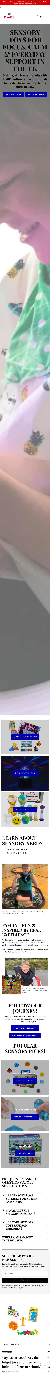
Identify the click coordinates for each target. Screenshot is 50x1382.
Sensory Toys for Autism (17, 849)
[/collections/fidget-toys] (25, 369)
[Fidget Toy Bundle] (24, 1320)
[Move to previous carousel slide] (3, 1324)
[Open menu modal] (46, 16)
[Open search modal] (36, 16)
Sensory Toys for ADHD (17, 853)
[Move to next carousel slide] (47, 1324)
